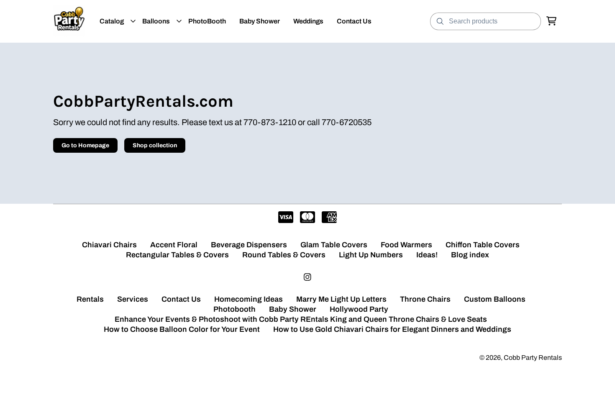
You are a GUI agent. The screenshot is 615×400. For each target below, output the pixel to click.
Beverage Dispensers (249, 245)
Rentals (90, 299)
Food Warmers (406, 245)
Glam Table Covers (333, 245)
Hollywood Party (359, 309)
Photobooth (234, 309)
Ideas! (427, 255)
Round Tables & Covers (283, 255)
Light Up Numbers (371, 255)
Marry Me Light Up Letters (341, 299)
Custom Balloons (494, 299)
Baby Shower (292, 309)
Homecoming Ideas (248, 299)
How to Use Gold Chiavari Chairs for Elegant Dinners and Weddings (392, 329)
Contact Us (181, 299)
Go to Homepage (85, 145)
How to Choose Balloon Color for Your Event (182, 329)
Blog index (470, 255)
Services (132, 299)
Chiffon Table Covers (483, 245)
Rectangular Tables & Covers (177, 255)
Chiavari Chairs (109, 245)
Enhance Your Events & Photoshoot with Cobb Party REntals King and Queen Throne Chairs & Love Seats (301, 319)
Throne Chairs (425, 299)
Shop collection (155, 145)
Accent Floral (173, 245)
